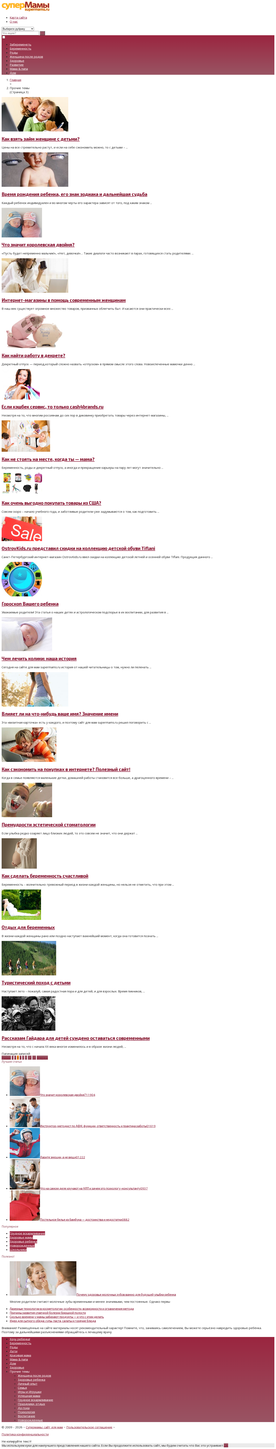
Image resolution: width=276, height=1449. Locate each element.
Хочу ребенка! (20, 1339)
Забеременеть (20, 44)
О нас (14, 21)
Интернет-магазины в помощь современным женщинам (64, 300)
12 (30, 1058)
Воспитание (26, 1416)
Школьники (18, 1249)
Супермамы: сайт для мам (44, 1427)
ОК (226, 1445)
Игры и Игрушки (29, 1392)
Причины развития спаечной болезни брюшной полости (48, 1312)
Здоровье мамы (21, 1237)
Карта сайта (18, 17)
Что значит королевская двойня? (38, 244)
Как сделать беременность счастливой (45, 876)
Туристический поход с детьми (36, 982)
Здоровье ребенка (23, 1241)
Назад (6, 1058)
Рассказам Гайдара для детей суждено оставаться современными (76, 1038)
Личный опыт (27, 1384)
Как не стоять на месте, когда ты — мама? (48, 459)
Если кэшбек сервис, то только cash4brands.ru (52, 406)
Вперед (42, 1058)
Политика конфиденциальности (25, 1434)
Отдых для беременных (28, 927)
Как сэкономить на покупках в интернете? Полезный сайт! (66, 769)
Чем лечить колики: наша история (39, 658)
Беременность (20, 48)
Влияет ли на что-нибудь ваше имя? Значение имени (60, 713)
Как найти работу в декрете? (33, 355)
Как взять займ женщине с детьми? (41, 139)
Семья (22, 1388)
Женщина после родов (26, 56)
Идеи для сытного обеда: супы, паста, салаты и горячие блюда (53, 1321)
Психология (26, 1412)
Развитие (17, 65)
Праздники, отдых (31, 1404)
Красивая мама (20, 1355)
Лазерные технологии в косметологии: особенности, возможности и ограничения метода (72, 1308)
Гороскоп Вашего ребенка (30, 604)
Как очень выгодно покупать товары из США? (51, 503)
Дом (13, 73)
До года (23, 1408)
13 (34, 1058)
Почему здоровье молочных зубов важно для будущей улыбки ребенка (126, 1294)
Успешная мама (29, 1396)
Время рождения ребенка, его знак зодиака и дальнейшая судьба (74, 194)
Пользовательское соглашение (89, 1427)
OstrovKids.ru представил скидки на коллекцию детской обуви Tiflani (78, 548)
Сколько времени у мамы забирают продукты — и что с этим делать (57, 1317)
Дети (13, 1351)
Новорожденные (22, 1245)
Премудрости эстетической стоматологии (49, 824)
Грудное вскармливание (27, 1233)
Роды (14, 52)
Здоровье (17, 61)
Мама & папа (19, 69)
